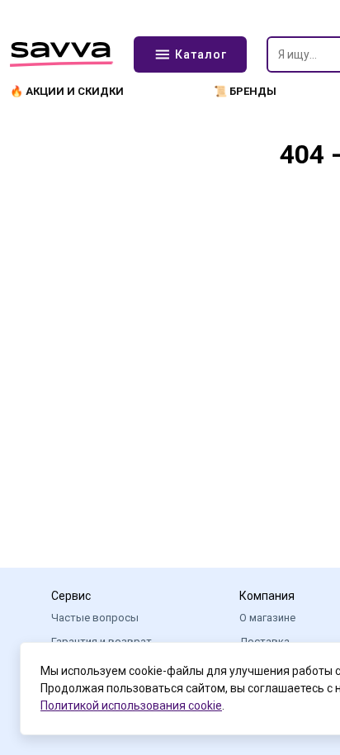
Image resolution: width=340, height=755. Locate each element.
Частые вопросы (95, 617)
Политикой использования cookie (131, 705)
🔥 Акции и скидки (67, 91)
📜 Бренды (245, 91)
